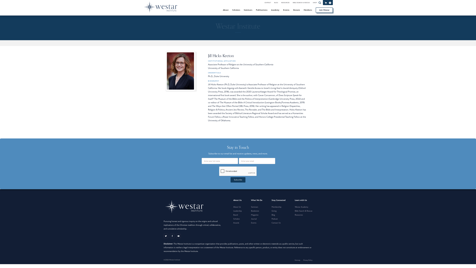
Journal (254, 219)
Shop (315, 2)
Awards (236, 223)
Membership (276, 207)
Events (253, 223)
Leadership (237, 211)
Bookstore (255, 211)
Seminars (254, 207)
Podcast (275, 219)
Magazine (254, 215)
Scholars (236, 219)
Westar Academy (301, 207)
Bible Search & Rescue (301, 2)
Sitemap (297, 260)
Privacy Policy (307, 260)
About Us (237, 207)
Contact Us (276, 223)
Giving (274, 211)
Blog (276, 2)
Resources (285, 2)
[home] (161, 10)
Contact (268, 2)
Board (235, 215)
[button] (327, 3)
